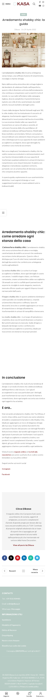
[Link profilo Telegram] (37, 558)
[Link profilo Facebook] (40, 2)
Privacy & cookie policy (29, 686)
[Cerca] (34, 4)
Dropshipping (7, 635)
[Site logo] (21, 4)
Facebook (6, 474)
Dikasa (17, 29)
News (23, 14)
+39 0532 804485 (13, 599)
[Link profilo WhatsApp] (43, 6)
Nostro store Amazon (10, 640)
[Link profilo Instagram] (43, 2)
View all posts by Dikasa (23, 545)
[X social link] (11, 558)
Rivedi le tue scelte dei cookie (14, 646)
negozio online (20, 452)
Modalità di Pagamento (11, 625)
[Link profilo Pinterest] (17, 558)
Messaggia (15, 609)
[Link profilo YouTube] (40, 6)
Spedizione (6, 620)
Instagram (6, 469)
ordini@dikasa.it (13, 604)
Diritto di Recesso (9, 630)
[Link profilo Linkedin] (24, 558)
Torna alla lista (23, 571)
